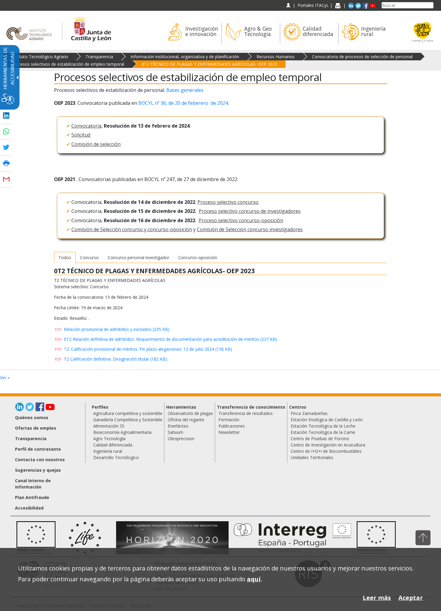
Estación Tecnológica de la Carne (323, 432)
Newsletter (229, 432)
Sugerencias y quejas (38, 470)
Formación (228, 419)
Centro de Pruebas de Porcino (320, 438)
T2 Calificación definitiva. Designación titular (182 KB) (111, 359)
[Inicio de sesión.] (288, 5)
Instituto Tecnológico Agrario (39, 56)
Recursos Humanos (275, 56)
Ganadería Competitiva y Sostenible (127, 419)
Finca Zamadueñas (309, 413)
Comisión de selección (96, 144)
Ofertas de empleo (35, 428)
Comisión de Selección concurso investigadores (250, 229)
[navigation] (313, 5)
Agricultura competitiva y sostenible (127, 413)
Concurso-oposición (197, 257)
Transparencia (99, 56)
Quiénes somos (31, 417)
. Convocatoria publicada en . (141, 103)
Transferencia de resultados (245, 413)
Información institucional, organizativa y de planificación (184, 56)
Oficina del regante (186, 419)
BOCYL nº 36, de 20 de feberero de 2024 (183, 103)
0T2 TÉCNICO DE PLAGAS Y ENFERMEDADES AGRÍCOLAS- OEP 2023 (209, 64)
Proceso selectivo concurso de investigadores (250, 211)
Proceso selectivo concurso (227, 202)
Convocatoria (86, 126)
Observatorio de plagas (190, 413)
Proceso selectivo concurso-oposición (241, 220)
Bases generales (184, 90)
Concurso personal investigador (138, 257)
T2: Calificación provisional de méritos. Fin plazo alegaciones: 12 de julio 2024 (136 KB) (143, 349)
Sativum (175, 432)
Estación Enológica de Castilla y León (327, 419)
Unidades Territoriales (312, 457)
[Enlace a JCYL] (90, 28)
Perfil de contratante (38, 449)
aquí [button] (254, 579)
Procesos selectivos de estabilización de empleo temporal (67, 64)
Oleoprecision (181, 438)
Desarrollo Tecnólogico (116, 457)
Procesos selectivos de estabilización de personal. (128, 90)
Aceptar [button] (410, 598)
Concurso (89, 257)
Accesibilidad (29, 508)
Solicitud (80, 135)
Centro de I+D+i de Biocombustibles (326, 451)
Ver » (5, 377)
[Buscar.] (431, 5)
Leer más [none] (377, 598)
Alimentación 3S (108, 426)
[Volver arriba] (423, 537)
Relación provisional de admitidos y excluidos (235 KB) (112, 329)
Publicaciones (231, 426)
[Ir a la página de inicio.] (31, 28)
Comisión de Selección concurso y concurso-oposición (131, 229)
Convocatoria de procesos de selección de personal (362, 56)
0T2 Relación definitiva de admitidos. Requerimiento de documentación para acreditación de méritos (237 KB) (166, 339)
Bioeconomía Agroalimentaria (122, 432)
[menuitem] (192, 33)
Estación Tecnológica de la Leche (323, 426)
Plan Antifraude (32, 497)
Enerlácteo (178, 426)
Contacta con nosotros (40, 459)
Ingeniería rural (107, 451)
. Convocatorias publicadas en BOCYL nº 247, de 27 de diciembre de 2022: (146, 179)
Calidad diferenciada (112, 445)
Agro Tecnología (109, 438)
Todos (64, 257)
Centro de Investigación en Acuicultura (328, 445)
